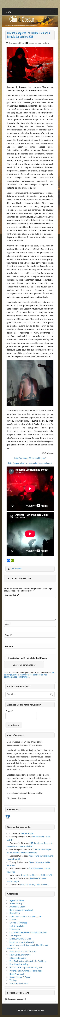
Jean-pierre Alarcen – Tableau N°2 (36, 875)
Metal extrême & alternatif (21, 942)
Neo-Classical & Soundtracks (22, 951)
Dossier (13, 919)
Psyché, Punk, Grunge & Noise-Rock (25, 970)
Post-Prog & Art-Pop (18, 964)
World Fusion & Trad (18, 983)
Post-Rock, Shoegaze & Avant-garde (25, 967)
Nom (7, 624)
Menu (8, 11)
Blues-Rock (14, 913)
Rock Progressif (16, 974)
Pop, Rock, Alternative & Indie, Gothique (27, 961)
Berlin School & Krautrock (21, 910)
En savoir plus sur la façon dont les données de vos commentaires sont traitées (29, 674)
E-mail (8, 635)
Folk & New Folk (16, 926)
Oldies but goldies (17, 958)
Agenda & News (16, 900)
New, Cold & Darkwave (20, 954)
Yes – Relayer (27, 833)
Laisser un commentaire (39, 43)
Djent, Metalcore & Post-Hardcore (25, 916)
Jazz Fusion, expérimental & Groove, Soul (28, 932)
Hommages (14, 929)
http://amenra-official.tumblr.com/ (30, 458)
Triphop (12, 980)
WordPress (29, 1010)
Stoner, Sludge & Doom (19, 977)
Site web (9, 646)
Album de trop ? (16, 903)
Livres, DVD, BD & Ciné (20, 938)
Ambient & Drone (17, 906)
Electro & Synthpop (18, 922)
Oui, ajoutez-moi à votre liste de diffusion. (27, 658)
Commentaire (12, 595)
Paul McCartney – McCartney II (34, 884)
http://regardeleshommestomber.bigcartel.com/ (30, 463)
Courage (40, 1010)
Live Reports (16, 568)
